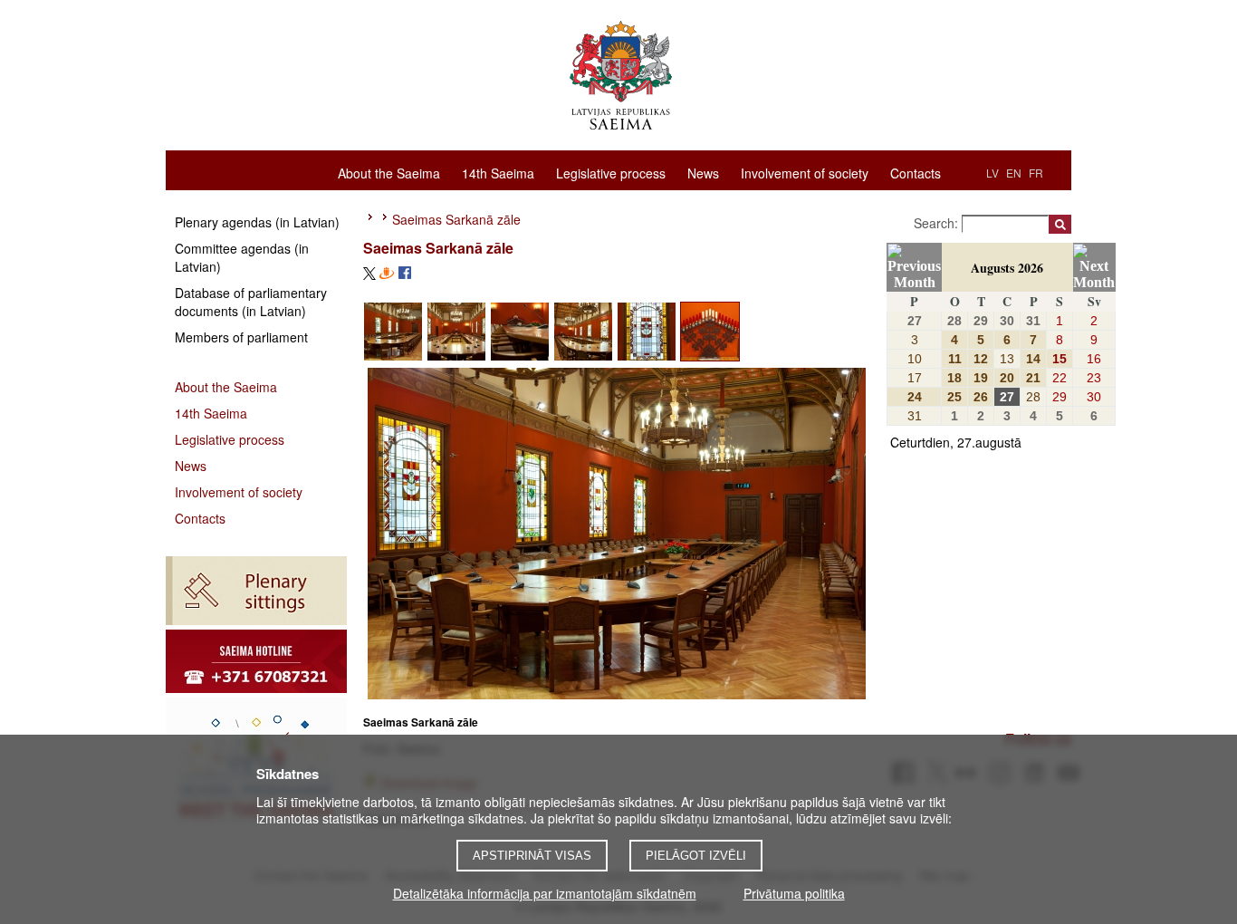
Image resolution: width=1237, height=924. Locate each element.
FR (1036, 172)
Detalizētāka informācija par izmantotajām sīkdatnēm (544, 893)
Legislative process (611, 172)
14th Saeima (498, 172)
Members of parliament (241, 337)
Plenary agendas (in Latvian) (257, 222)
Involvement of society (804, 172)
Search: (938, 223)
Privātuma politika (794, 893)
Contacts (915, 172)
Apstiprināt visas (532, 855)
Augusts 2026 (1007, 267)
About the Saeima (389, 172)
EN (1013, 172)
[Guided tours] (256, 661)
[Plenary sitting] (256, 590)
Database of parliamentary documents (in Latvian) (251, 302)
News (703, 172)
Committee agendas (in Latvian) (242, 257)
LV (992, 172)
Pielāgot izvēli (696, 855)
